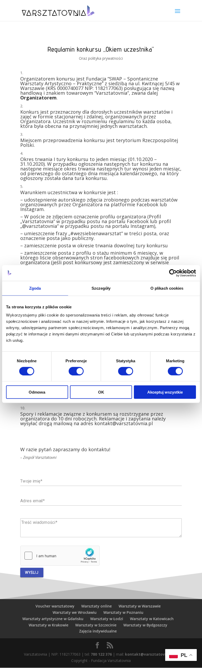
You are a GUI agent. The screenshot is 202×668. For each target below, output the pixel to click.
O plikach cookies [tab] (167, 288)
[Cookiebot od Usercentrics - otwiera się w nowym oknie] (173, 273)
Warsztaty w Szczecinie (96, 624)
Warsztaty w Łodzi (106, 618)
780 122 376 (101, 654)
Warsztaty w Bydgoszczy (145, 624)
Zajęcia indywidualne (98, 631)
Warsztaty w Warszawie (140, 606)
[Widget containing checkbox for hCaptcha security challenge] (60, 556)
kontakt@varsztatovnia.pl (150, 654)
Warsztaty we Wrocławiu (75, 612)
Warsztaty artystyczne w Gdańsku (52, 618)
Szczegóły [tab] (101, 288)
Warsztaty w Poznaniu (123, 612)
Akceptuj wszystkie (165, 392)
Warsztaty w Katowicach (152, 618)
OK (101, 392)
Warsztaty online (96, 606)
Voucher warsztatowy (55, 606)
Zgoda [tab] (35, 288)
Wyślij (31, 572)
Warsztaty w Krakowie (48, 624)
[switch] (76, 371)
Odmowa (37, 392)
